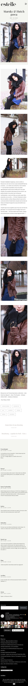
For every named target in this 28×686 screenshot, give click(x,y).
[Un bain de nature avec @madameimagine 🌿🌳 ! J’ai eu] (15, 623)
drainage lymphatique (5, 646)
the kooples (12, 414)
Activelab (3, 654)
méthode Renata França (14, 648)
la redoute (10, 410)
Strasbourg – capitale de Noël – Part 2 (14, 434)
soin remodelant (14, 646)
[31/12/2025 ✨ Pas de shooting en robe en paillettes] (12, 626)
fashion (14, 19)
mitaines (18, 410)
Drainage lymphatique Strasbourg (8, 652)
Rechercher (3, 605)
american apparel (5, 406)
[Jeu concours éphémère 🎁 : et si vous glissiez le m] (22, 626)
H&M (3, 410)
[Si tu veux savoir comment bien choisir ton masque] (2, 623)
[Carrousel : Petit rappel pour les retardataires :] (25, 626)
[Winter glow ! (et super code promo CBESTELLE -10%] (22, 623)
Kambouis (3, 640)
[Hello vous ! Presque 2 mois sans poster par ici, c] (12, 623)
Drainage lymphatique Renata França (9, 642)
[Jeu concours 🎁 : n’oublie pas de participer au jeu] (25, 623)
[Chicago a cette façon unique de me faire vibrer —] (9, 626)
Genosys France (4, 661)
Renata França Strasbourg (7, 659)
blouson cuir (16, 406)
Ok (14, 683)
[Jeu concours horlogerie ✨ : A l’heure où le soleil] (5, 626)
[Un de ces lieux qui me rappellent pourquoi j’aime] (15, 626)
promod (3, 414)
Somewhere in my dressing (14, 425)
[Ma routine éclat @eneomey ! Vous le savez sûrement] (19, 626)
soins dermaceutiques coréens (10, 663)
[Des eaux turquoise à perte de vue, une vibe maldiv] (2, 626)
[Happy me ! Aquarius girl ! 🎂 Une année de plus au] (19, 623)
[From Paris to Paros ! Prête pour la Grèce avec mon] (5, 623)
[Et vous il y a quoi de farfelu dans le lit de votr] (9, 623)
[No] (26, 682)
